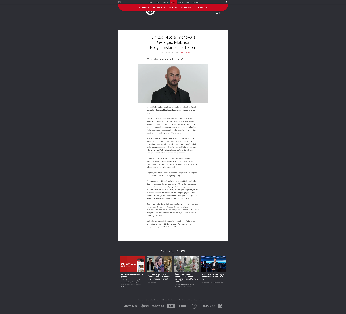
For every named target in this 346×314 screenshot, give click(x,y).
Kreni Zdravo (220, 306)
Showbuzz (209, 306)
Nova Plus (144, 306)
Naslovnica (143, 7)
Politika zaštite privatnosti (168, 300)
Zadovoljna (158, 306)
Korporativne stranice (201, 300)
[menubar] (226, 2)
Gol (171, 306)
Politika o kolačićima (185, 300)
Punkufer (194, 306)
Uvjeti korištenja (153, 300)
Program (173, 7)
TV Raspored (159, 7)
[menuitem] (226, 2)
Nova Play (203, 7)
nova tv (173, 2)
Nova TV (120, 2)
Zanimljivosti (187, 7)
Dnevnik (130, 306)
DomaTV (182, 306)
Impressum (141, 300)
